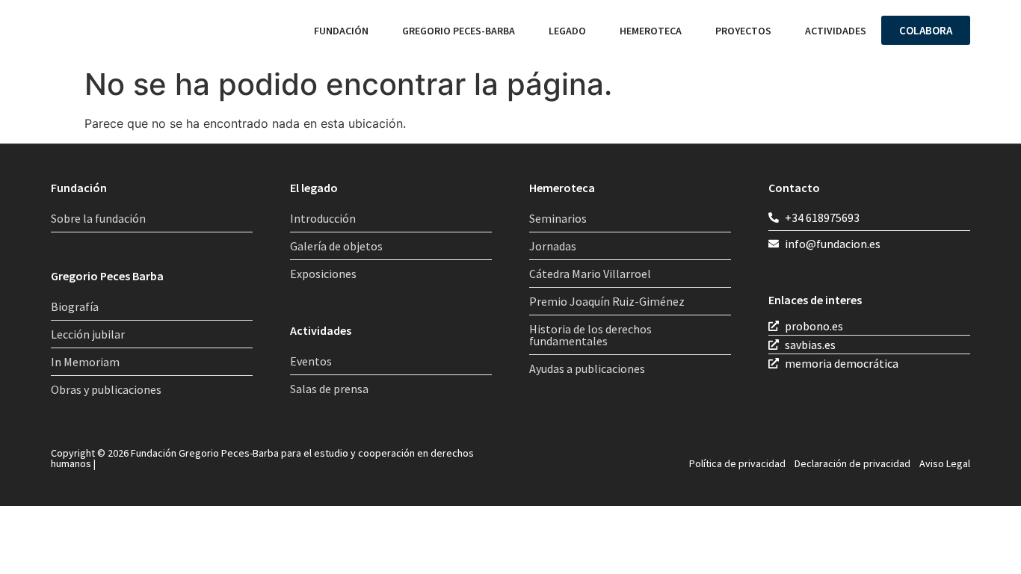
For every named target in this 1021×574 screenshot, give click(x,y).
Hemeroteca (651, 30)
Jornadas (552, 245)
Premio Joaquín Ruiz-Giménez (607, 301)
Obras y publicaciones (106, 389)
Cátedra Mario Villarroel (590, 273)
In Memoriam (85, 361)
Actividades (835, 30)
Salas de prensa (329, 388)
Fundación (341, 30)
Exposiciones (323, 273)
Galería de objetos (336, 245)
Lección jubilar (88, 334)
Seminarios (558, 218)
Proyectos (743, 30)
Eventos (311, 361)
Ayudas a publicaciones (587, 368)
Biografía (75, 306)
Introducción (323, 218)
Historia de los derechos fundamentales (590, 334)
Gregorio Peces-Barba (458, 30)
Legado (567, 30)
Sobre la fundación (98, 218)
